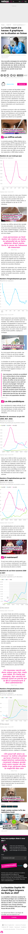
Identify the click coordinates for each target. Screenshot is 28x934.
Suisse (2, 24)
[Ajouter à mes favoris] (14, 75)
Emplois (11, 927)
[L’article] (14, 902)
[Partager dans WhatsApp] (5, 75)
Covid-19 (8, 24)
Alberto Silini (10, 84)
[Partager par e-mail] (7, 75)
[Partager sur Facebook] (2, 75)
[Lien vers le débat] (11, 75)
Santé (15, 806)
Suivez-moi (22, 84)
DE (19, 1)
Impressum (17, 927)
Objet (2, 854)
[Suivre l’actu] (26, 75)
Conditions (23, 927)
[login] (2, 932)
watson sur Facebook (20, 925)
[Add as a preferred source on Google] (20, 75)
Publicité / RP (5, 927)
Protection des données (9, 929)
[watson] (5, 1)
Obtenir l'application (9, 925)
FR (22, 1)
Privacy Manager (20, 929)
